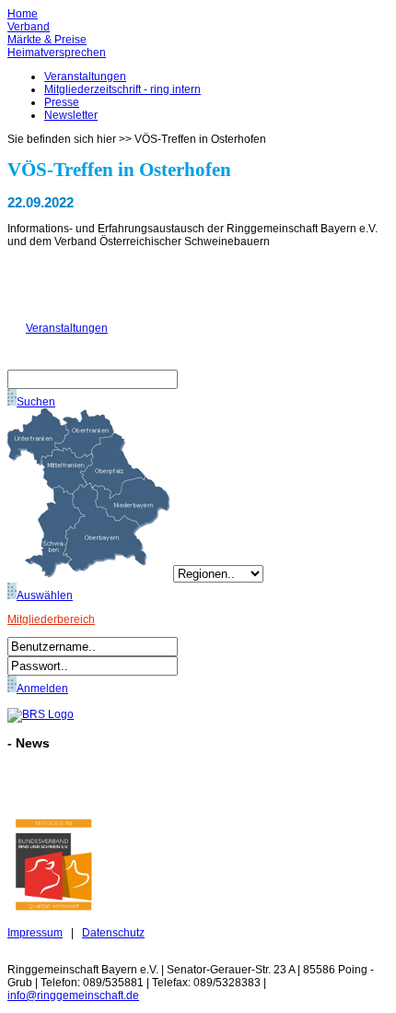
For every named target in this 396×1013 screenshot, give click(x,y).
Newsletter (71, 115)
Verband (28, 26)
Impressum (35, 932)
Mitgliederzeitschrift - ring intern (122, 89)
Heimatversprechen (56, 52)
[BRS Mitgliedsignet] (53, 907)
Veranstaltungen (85, 76)
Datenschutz (113, 932)
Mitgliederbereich (51, 619)
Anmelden (42, 688)
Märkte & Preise (47, 39)
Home (22, 13)
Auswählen (45, 595)
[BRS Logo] (40, 714)
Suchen (36, 401)
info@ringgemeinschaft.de (73, 995)
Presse (61, 102)
